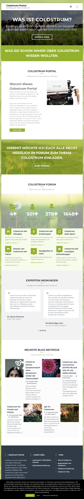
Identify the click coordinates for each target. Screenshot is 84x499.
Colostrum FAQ (63, 472)
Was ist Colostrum (64, 460)
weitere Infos (42, 37)
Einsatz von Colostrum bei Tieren (16, 251)
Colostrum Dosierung (66, 469)
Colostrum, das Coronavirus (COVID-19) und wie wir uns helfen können (69, 367)
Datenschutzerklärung (41, 465)
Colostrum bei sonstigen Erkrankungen (67, 251)
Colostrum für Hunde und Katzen (14, 409)
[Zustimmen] (81, 489)
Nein (38, 495)
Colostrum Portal (16, 5)
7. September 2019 (52, 412)
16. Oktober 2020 (32, 381)
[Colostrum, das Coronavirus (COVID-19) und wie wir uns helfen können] (51, 368)
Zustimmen (30, 495)
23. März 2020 (68, 376)
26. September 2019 (15, 415)
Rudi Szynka (32, 383)
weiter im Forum (11, 243)
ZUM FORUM (42, 165)
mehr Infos (17, 130)
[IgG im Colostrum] (69, 413)
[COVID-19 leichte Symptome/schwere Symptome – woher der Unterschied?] (14, 368)
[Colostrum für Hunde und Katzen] (33, 413)
